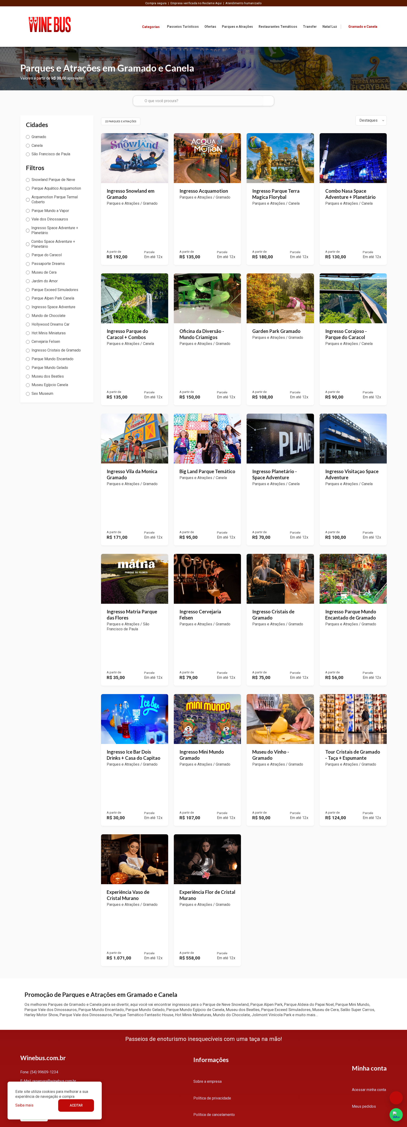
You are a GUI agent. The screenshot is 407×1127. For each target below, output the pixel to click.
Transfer (310, 26)
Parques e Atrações (237, 26)
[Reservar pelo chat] (396, 1097)
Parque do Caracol (47, 255)
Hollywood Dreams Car (50, 324)
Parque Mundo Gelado (50, 367)
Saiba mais (24, 1105)
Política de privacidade (212, 1098)
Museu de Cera (44, 272)
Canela (37, 145)
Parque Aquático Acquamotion (56, 188)
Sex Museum (42, 393)
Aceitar (76, 1105)
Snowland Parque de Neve (53, 179)
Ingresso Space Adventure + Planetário (54, 230)
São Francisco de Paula (51, 154)
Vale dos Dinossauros (50, 219)
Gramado (39, 137)
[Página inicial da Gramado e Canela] (49, 26)
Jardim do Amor (45, 281)
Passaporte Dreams (48, 263)
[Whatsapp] (396, 1114)
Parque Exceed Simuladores (55, 290)
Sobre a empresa (207, 1081)
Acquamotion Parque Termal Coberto (55, 199)
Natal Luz (329, 26)
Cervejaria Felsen (46, 341)
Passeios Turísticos (183, 26)
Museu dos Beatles (48, 376)
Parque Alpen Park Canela (53, 298)
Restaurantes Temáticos (278, 26)
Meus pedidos (364, 1106)
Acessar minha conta (369, 1089)
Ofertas (210, 26)
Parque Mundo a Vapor (50, 210)
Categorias (151, 27)
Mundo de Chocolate (48, 315)
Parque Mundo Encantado (52, 359)
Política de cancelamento (214, 1114)
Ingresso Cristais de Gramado (56, 350)
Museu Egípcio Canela (50, 385)
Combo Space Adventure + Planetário (53, 244)
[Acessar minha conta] (384, 26)
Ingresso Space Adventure (53, 307)
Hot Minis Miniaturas (49, 333)
